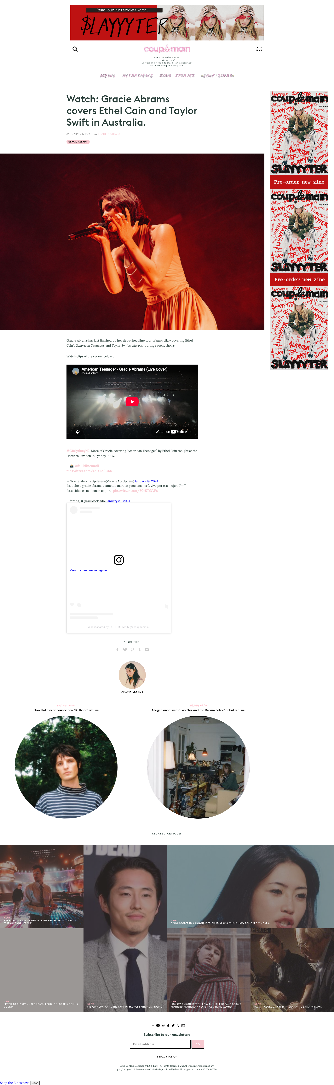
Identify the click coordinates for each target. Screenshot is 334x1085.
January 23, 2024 (118, 501)
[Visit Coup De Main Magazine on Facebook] (153, 1026)
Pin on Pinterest (132, 649)
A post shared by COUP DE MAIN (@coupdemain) (119, 626)
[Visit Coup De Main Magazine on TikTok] (168, 1026)
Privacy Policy (167, 1056)
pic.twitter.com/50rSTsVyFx (135, 490)
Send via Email (147, 649)
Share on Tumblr (139, 649)
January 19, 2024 (146, 481)
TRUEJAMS (258, 49)
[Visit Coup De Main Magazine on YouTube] (158, 1026)
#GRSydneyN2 (77, 451)
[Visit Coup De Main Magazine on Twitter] (173, 1026)
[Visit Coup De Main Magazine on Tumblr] (178, 1026)
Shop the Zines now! (14, 1083)
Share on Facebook (117, 649)
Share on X (125, 649)
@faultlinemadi (87, 466)
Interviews (137, 73)
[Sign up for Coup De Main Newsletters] (183, 1026)
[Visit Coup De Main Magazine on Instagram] (163, 1026)
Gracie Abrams (78, 141)
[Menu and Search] (75, 49)
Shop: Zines (217, 73)
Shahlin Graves (109, 133)
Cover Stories (177, 73)
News (108, 78)
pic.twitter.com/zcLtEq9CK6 (89, 471)
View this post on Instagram (88, 570)
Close (35, 1083)
